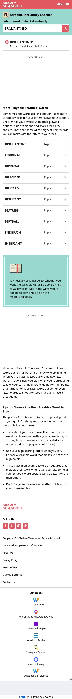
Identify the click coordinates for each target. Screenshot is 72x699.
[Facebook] (5, 526)
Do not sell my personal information (23, 545)
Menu (60, 4)
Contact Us (9, 582)
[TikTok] (25, 526)
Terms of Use (10, 567)
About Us (8, 552)
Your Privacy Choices (40, 697)
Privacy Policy (10, 560)
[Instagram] (18, 526)
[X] (12, 526)
